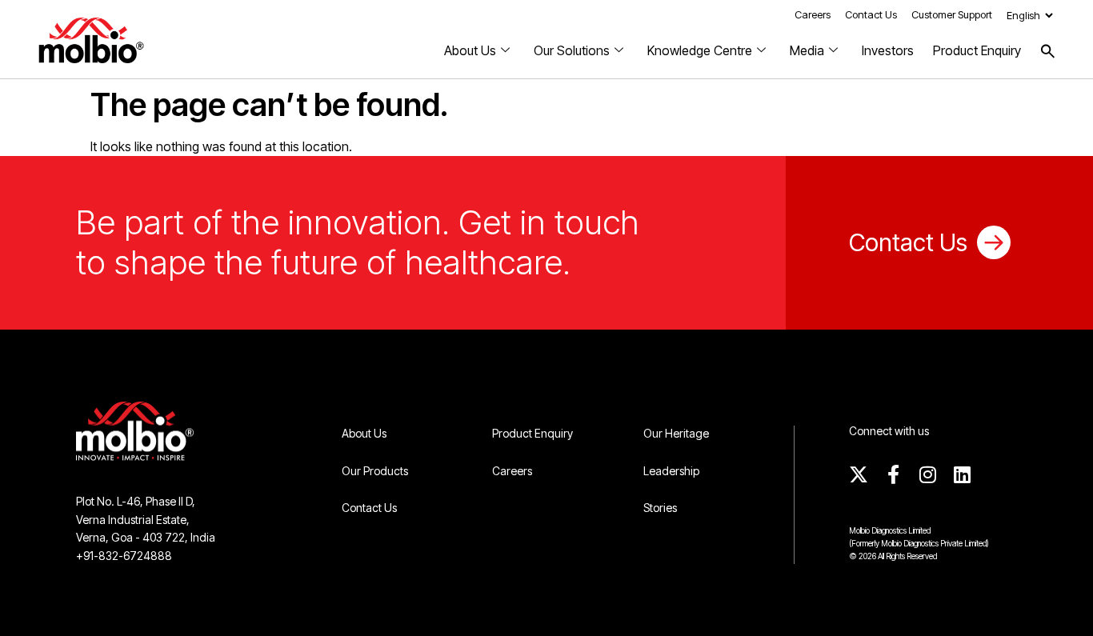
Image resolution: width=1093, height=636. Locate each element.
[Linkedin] (961, 474)
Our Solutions (572, 50)
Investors (888, 50)
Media (807, 50)
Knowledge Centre (699, 50)
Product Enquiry (977, 50)
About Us (470, 50)
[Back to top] (1057, 600)
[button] (1047, 50)
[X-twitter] (858, 474)
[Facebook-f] (893, 474)
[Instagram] (927, 474)
